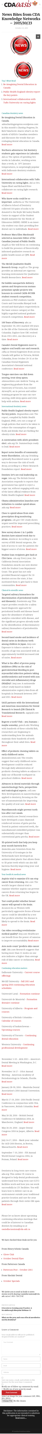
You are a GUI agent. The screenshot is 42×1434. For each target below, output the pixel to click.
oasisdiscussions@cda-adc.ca (16, 1229)
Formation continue (30, 994)
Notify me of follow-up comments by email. (20, 1387)
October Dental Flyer (13, 1258)
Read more (7, 144)
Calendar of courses (11, 1021)
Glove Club (8, 1254)
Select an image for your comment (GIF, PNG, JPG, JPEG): (21, 1397)
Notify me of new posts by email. (17, 1389)
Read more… (21, 1418)
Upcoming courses (11, 1030)
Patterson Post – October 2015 (18, 1270)
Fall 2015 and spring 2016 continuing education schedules (18, 984)
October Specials (11, 1281)
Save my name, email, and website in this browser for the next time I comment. (18, 1381)
